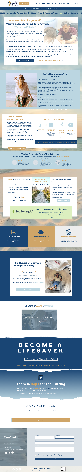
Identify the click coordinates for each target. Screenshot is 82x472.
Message (37, 445)
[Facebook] (5, 452)
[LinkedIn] (12, 452)
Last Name (58, 435)
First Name (37, 435)
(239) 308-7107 (8, 447)
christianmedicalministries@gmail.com (14, 449)
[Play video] (39, 321)
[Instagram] (9, 452)
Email (36, 440)
